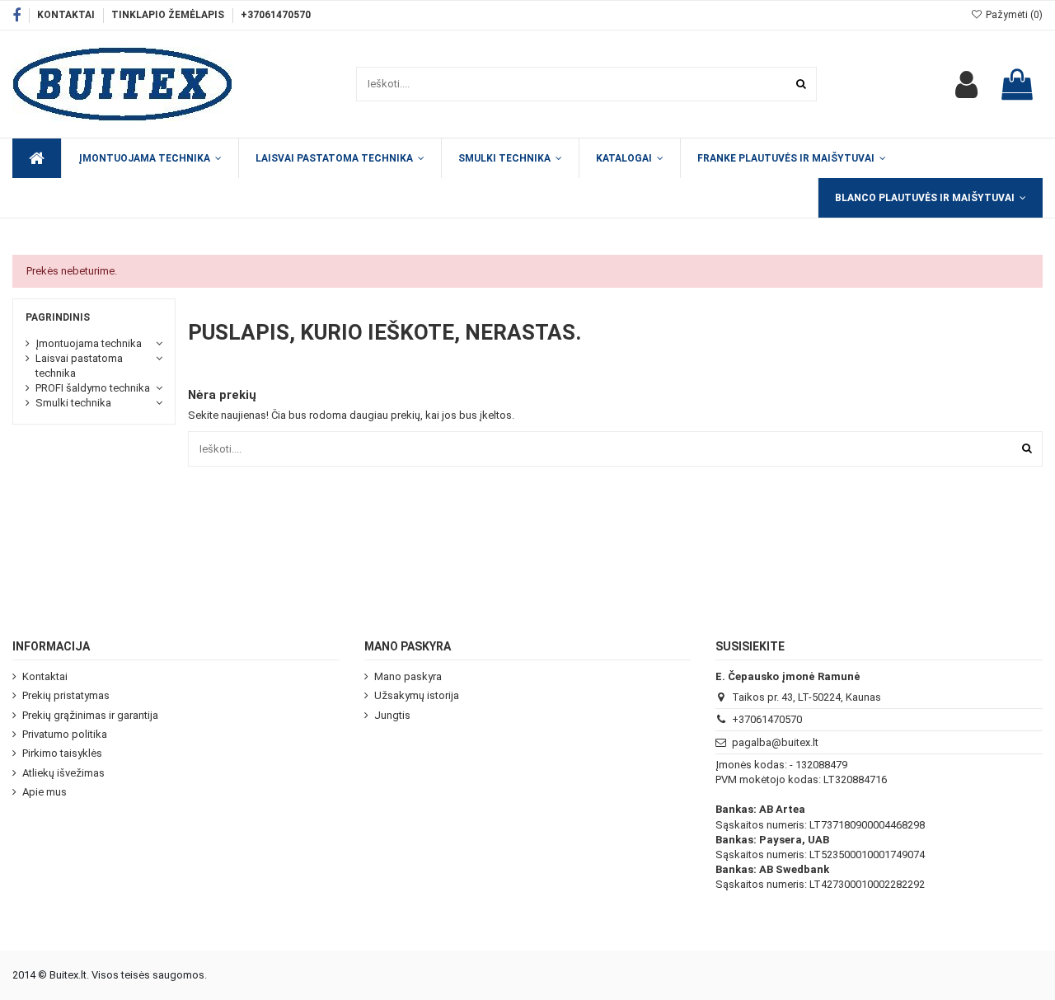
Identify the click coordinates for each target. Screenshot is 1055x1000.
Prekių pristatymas (66, 695)
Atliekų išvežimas (63, 773)
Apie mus (44, 792)
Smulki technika (73, 403)
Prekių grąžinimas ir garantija (90, 715)
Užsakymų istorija (416, 695)
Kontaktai (67, 15)
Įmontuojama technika (88, 343)
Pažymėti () (1013, 15)
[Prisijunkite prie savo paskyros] (966, 84)
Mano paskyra (408, 676)
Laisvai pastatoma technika (79, 365)
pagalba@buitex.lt (775, 742)
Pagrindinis (58, 317)
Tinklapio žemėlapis (169, 15)
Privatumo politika (64, 734)
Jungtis (392, 715)
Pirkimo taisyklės (62, 753)
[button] (629, 158)
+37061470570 (276, 15)
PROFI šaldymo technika (92, 388)
